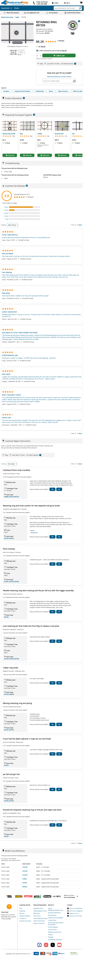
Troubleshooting (39, 91)
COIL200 (24, 867)
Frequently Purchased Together (22, 91)
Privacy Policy (52, 915)
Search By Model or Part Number (64, 8)
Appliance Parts (38, 908)
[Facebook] (39, 945)
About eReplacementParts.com (55, 909)
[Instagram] (46, 945)
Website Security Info (54, 932)
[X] (53, 945)
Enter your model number (52, 81)
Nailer (17, 17)
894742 (11, 538)
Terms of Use (52, 929)
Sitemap (50, 937)
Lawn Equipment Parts (40, 918)
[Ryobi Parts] (28, 896)
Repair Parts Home (7, 17)
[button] (81, 3)
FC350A (24, 879)
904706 (11, 659)
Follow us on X (73, 913)
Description (6, 91)
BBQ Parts (36, 913)
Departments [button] (5, 8)
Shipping (22, 911)
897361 (6, 582)
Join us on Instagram (75, 911)
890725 (16, 497)
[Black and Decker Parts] (9, 896)
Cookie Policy (52, 920)
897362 (16, 582)
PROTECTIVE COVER (8, 134)
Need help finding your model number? (59, 76)
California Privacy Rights (55, 918)
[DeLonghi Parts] (47, 896)
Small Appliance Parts (40, 911)
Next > (80, 225)
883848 (11, 694)
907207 (6, 730)
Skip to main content (42, 13)
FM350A (24, 887)
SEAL (21, 134)
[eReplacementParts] (14, 2)
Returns (21, 913)
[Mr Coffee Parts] (57, 896)
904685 (6, 497)
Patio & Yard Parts (39, 921)
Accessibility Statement (55, 939)
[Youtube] (59, 945)
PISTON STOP (59, 134)
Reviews (51, 91)
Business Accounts (25, 921)
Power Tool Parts (38, 923)
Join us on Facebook (75, 908)
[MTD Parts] (38, 896)
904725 (6, 659)
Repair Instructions (63, 91)
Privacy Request (53, 927)
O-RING (39, 134)
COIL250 (24, 871)
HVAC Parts (37, 916)
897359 (11, 497)
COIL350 (24, 875)
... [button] (34, 532)
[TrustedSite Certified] (74, 953)
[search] (80, 8)
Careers (50, 934)
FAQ (20, 908)
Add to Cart (61, 55)
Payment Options (24, 916)
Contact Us (22, 918)
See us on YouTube (75, 916)
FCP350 (24, 883)
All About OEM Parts (54, 913)
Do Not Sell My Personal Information (55, 923)
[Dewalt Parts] (19, 896)
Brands (16, 8)
